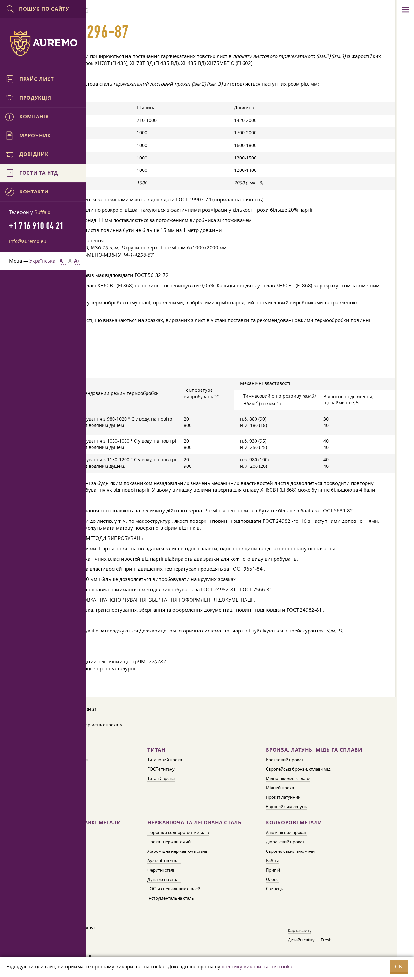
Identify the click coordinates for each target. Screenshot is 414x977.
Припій (273, 870)
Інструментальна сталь (170, 898)
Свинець (274, 889)
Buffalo (42, 212)
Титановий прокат (165, 760)
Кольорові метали (294, 822)
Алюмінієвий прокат (286, 832)
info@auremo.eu (27, 241)
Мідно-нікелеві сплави (288, 778)
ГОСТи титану (161, 769)
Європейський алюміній (290, 851)
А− (63, 261)
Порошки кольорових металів (178, 832)
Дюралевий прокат (285, 842)
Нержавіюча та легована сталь (194, 822)
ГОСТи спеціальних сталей (173, 889)
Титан (156, 749)
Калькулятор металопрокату (93, 725)
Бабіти (272, 860)
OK (399, 966)
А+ (77, 261)
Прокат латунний (283, 797)
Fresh (326, 940)
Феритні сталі (160, 870)
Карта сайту (299, 930)
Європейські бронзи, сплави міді (298, 769)
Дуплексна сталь (164, 879)
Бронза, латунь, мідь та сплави (314, 749)
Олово (272, 879)
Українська (42, 261)
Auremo (43, 43)
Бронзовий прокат (284, 760)
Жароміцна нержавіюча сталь (177, 851)
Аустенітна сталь (164, 860)
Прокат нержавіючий (169, 842)
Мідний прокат (281, 788)
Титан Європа (161, 778)
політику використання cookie (257, 966)
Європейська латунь (286, 806)
